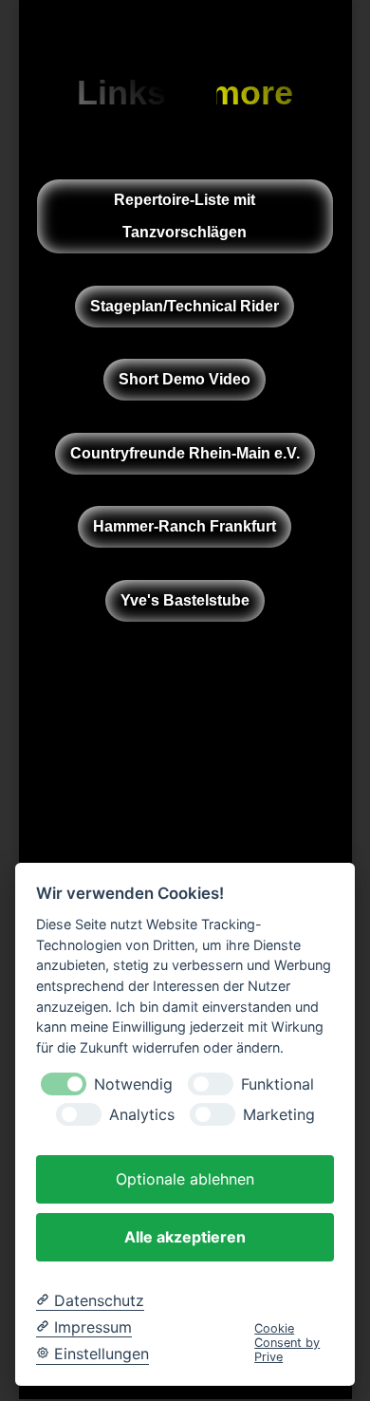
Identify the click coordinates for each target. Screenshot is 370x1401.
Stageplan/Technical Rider (184, 305)
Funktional (277, 1084)
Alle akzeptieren (185, 1236)
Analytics (142, 1115)
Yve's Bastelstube (185, 600)
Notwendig (133, 1084)
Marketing (279, 1115)
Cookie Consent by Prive (287, 1343)
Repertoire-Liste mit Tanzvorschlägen (184, 216)
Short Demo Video (184, 379)
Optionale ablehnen (185, 1178)
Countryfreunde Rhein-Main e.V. (185, 453)
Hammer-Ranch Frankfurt (184, 526)
